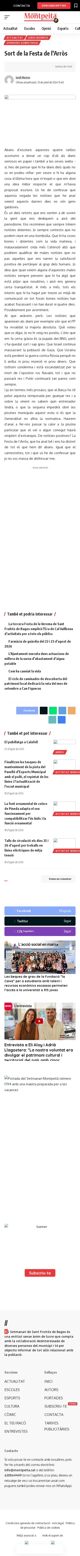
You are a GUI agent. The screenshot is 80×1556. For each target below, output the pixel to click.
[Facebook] (40, 911)
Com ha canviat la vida (24, 671)
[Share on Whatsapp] (53, 710)
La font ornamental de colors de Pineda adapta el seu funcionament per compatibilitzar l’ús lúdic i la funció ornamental (25, 813)
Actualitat (15, 37)
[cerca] (73, 17)
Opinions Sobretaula (22, 42)
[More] (42, 66)
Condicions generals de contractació (28, 1523)
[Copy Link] (28, 66)
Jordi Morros (38, 37)
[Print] (35, 66)
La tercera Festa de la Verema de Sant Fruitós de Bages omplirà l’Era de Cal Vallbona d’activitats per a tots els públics (38, 629)
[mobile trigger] (8, 17)
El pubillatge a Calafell (21, 742)
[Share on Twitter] (21, 66)
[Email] (72, 710)
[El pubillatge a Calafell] (64, 746)
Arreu (60, 752)
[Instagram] (40, 931)
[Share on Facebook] (14, 66)
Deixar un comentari (60, 878)
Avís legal (58, 1523)
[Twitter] (40, 921)
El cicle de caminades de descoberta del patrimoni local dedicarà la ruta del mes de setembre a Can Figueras (35, 684)
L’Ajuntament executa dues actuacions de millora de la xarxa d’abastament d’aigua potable (36, 658)
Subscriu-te (40, 1272)
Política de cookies (48, 1527)
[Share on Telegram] (62, 710)
